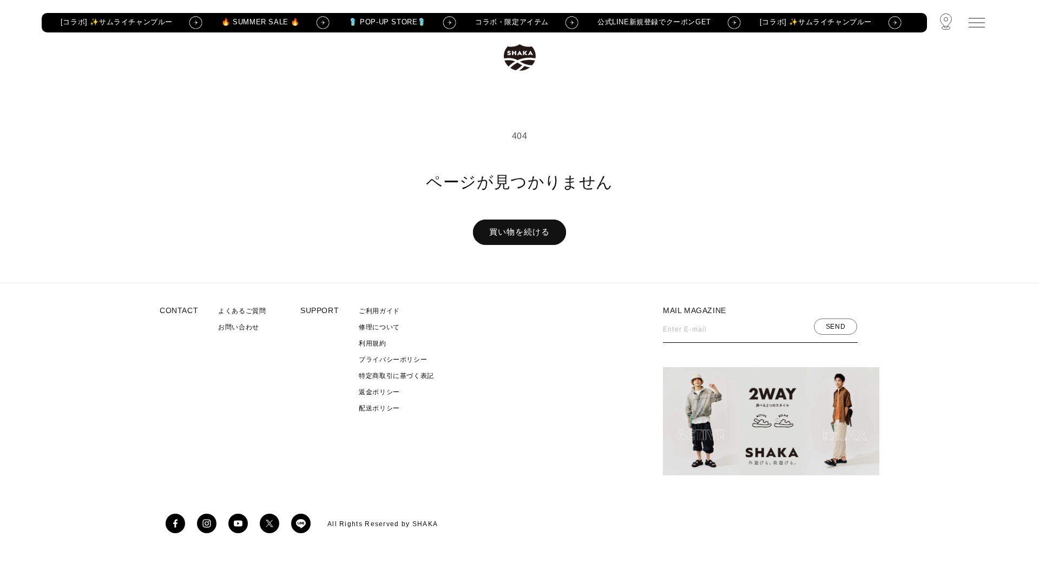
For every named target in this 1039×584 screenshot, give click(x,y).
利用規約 (372, 343)
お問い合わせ (238, 327)
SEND (835, 326)
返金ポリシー (379, 392)
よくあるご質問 (242, 311)
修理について (379, 327)
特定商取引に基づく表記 (396, 376)
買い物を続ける (519, 231)
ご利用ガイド (379, 311)
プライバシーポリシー (393, 359)
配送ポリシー (379, 408)
